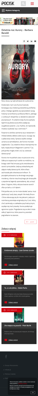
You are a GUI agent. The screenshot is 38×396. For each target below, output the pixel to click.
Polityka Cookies (10, 374)
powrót (32, 222)
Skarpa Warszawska (11, 365)
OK (33, 392)
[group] (24, 41)
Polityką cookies (22, 383)
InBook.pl (8, 369)
